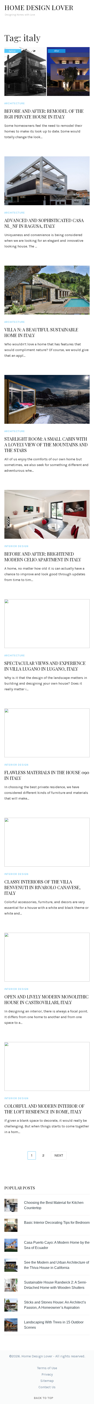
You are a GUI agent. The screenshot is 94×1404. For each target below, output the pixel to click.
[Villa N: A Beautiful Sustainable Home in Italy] (47, 290)
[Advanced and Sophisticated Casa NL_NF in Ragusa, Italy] (47, 180)
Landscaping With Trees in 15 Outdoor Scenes (54, 1324)
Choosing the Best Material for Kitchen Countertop (54, 1205)
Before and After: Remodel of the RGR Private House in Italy (44, 114)
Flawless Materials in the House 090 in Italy (46, 775)
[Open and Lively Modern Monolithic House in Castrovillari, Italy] (47, 957)
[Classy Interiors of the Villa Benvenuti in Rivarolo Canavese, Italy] (47, 842)
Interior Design (16, 546)
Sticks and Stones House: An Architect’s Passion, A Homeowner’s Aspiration (55, 1304)
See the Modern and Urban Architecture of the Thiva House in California (56, 1265)
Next (58, 1155)
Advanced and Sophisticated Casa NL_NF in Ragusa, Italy (44, 223)
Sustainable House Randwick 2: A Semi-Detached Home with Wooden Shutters (55, 1284)
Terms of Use (47, 1368)
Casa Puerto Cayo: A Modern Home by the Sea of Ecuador (57, 1245)
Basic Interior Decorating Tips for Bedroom (57, 1222)
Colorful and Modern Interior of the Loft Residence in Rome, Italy (44, 1108)
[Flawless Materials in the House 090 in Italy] (47, 732)
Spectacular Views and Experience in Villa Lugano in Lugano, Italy (45, 666)
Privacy (47, 1374)
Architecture (14, 103)
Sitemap (47, 1381)
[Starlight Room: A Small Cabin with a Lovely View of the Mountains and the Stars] (47, 399)
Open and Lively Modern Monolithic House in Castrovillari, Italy (46, 999)
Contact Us (47, 1387)
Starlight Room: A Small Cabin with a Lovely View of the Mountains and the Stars (46, 444)
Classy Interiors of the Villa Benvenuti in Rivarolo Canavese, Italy (42, 887)
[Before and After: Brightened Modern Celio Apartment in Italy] (47, 514)
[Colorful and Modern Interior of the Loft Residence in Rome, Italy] (47, 1066)
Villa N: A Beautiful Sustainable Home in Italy (41, 332)
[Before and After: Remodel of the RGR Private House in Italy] (47, 71)
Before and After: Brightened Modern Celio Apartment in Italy (42, 556)
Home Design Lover (38, 7)
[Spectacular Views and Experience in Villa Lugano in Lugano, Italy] (47, 623)
